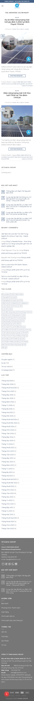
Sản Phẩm (5, 641)
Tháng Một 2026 (7, 384)
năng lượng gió (6, 321)
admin (27, 29)
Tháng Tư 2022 (7, 500)
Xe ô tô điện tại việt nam (18, 338)
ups (13, 332)
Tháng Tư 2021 (6, 511)
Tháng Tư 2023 (7, 469)
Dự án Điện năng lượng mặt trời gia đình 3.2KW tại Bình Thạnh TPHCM (17, 22)
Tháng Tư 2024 (7, 444)
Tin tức (3, 645)
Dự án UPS (19, 306)
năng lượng (21, 318)
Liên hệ (4, 632)
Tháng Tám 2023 (7, 455)
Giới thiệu (4, 636)
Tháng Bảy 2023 (7, 458)
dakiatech (25, 303)
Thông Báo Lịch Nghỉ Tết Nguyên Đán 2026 (18, 192)
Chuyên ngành (6, 359)
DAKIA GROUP (24, 155)
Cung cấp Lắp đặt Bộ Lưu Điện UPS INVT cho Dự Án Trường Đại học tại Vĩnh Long (19, 206)
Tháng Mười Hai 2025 (9, 388)
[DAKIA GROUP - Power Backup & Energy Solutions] (17, 6)
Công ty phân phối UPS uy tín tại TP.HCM (15, 271)
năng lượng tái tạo (7, 324)
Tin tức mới (5, 366)
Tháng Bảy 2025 (7, 395)
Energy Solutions (27, 312)
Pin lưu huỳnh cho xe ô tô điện (10, 327)
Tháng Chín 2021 (7, 504)
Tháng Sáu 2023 (7, 462)
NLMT (15, 318)
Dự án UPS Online (7, 309)
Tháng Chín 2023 (7, 451)
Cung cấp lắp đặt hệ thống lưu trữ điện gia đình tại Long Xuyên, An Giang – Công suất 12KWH (18, 198)
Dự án (17, 17)
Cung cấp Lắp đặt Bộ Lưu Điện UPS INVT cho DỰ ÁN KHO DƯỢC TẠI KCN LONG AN (19, 220)
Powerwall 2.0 (14, 329)
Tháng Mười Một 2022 (9, 483)
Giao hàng (5, 612)
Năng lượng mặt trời (18, 321)
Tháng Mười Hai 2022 (9, 479)
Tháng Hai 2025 (7, 412)
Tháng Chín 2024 (7, 430)
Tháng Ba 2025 (6, 409)
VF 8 (3, 335)
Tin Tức (18, 695)
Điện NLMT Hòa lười (20, 157)
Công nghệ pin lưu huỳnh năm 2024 (12, 300)
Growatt (22, 315)
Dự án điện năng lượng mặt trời (11, 312)
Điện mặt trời (5, 344)
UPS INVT (25, 332)
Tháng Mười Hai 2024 (9, 419)
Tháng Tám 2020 (7, 528)
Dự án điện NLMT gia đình (17, 84)
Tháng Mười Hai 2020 (9, 518)
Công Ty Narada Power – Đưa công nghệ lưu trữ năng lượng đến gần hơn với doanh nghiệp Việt (16, 244)
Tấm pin (28, 329)
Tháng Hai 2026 (7, 381)
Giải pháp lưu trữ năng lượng (10, 315)
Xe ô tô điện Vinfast (7, 341)
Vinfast (18, 335)
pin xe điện (5, 329)
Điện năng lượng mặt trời (18, 344)
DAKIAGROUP (16, 303)
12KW (18, 155)
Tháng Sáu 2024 (7, 440)
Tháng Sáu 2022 (7, 497)
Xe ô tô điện (5, 338)
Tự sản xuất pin (6, 332)
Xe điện (17, 341)
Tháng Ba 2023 (7, 472)
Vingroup (24, 335)
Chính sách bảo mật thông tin (12, 620)
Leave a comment (27, 85)
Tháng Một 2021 (7, 514)
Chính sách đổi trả (7, 616)
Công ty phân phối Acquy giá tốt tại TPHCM (15, 251)
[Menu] (2, 6)
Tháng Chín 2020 (7, 525)
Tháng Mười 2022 (7, 486)
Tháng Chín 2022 (7, 490)
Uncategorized (6, 370)
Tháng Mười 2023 (7, 447)
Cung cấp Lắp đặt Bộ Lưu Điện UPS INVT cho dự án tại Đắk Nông (19, 213)
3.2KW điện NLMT (22, 82)
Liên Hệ (23, 695)
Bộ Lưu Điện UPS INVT (8, 294)
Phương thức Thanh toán (10, 608)
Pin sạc (23, 327)
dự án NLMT (29, 84)
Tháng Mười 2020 (7, 521)
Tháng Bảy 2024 (7, 437)
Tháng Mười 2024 (7, 426)
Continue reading (17, 75)
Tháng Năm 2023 (7, 465)
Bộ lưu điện (19, 294)
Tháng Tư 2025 (7, 405)
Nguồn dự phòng (7, 318)
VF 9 (7, 335)
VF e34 (13, 335)
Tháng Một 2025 (7, 416)
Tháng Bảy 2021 (7, 507)
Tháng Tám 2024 (7, 433)
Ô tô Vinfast (24, 341)
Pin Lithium (17, 324)
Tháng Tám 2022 (7, 493)
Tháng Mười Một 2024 (9, 423)
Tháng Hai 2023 (7, 476)
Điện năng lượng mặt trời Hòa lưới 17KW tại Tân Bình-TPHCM (17, 95)
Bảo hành (4, 603)
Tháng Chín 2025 (7, 391)
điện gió (4, 347)
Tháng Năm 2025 (7, 402)
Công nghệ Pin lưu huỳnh (9, 297)
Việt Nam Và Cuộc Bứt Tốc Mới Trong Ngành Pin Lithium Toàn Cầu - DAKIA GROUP (14, 236)
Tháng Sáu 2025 (7, 398)
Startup (22, 329)
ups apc (18, 332)
